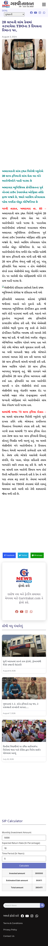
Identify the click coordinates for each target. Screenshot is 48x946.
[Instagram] (26, 611)
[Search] (42, 905)
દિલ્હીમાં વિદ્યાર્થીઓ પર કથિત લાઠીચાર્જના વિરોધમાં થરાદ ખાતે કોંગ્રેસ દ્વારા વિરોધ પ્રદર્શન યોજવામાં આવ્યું (22, 750)
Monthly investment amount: (17, 832)
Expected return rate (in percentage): (21, 843)
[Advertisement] (24, 97)
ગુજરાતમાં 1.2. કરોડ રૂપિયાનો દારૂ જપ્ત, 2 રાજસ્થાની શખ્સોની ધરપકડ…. (20, 705)
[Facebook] (17, 611)
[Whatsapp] (31, 611)
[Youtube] (21, 611)
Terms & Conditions (13, 923)
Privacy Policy (10, 929)
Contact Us (8, 936)
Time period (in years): (13, 853)
